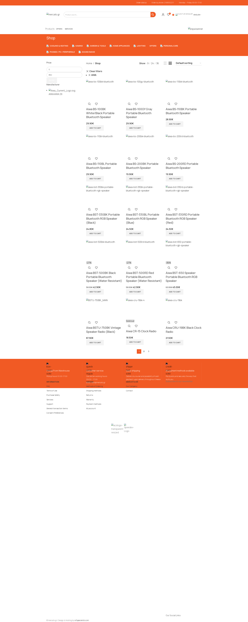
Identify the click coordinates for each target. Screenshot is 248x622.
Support (49, 404)
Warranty (90, 399)
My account (91, 408)
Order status (141, 2)
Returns (89, 395)
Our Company (131, 386)
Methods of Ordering (94, 386)
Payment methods (93, 404)
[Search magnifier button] (153, 14)
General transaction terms (57, 408)
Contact (129, 390)
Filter (51, 80)
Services (49, 399)
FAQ (48, 386)
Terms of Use (51, 390)
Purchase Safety (53, 395)
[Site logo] (53, 14)
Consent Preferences (55, 413)
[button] (95, 128)
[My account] (163, 14)
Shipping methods (93, 390)
